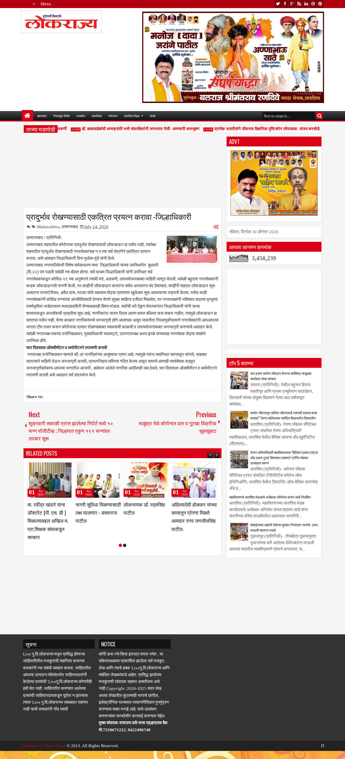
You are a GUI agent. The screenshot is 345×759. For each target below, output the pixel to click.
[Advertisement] (122, 172)
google (292, 4)
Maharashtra (48, 226)
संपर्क (153, 116)
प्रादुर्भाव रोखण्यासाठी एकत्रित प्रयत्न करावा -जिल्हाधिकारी (108, 216)
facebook (285, 4)
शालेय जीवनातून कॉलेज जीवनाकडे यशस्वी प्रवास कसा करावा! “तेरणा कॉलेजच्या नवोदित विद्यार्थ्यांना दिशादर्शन (283, 415)
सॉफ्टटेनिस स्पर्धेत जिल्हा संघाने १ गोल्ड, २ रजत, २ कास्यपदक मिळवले (194, 512)
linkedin (306, 4)
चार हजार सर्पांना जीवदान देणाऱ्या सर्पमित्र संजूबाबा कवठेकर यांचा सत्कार (280, 376)
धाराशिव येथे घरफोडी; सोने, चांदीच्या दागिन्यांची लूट (145, 512)
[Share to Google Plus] (67, 466)
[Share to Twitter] (61, 466)
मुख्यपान (27, 115)
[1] (120, 553)
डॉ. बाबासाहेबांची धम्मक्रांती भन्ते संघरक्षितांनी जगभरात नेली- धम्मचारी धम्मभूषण (132, 128)
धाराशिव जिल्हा (132, 116)
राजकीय (80, 116)
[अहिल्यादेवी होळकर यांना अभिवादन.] (98, 480)
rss (299, 4)
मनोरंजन (112, 116)
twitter (278, 4)
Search (319, 115)
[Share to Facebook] (56, 466)
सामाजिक (97, 116)
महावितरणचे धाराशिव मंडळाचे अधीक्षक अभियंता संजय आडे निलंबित (270, 497)
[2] (124, 553)
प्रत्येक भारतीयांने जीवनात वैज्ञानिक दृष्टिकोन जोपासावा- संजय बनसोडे (258, 128)
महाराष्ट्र (42, 116)
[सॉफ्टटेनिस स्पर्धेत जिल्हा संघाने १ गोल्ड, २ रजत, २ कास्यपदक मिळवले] (194, 480)
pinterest (320, 4)
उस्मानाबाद (69, 226)
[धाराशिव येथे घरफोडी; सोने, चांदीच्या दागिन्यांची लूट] (146, 480)
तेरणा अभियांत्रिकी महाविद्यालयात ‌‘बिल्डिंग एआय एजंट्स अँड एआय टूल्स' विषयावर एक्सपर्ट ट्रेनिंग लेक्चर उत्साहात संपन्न (284, 457)
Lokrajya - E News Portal (43, 753)
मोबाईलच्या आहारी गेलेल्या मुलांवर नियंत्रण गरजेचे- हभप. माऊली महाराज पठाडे (284, 527)
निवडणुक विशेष (61, 116)
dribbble (313, 4)
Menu (46, 4)
